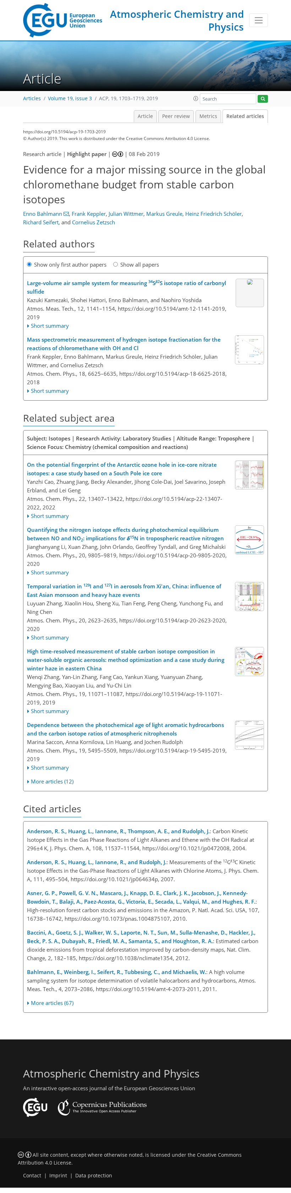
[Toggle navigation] (258, 20)
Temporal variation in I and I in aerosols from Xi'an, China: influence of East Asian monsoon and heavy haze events (124, 590)
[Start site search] (263, 99)
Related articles (245, 116)
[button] (195, 98)
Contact (32, 1175)
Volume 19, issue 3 (70, 98)
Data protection (93, 1175)
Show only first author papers (70, 264)
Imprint (58, 1175)
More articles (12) (52, 781)
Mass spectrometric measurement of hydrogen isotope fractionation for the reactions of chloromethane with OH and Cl (124, 344)
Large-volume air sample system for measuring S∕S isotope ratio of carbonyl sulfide (126, 287)
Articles (32, 98)
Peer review (176, 116)
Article (145, 116)
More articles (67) (52, 1002)
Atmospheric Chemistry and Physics (177, 20)
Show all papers (139, 264)
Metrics (208, 116)
